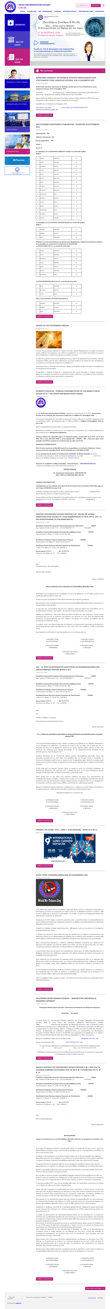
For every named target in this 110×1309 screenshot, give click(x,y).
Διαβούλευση (84, 5)
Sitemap (100, 1298)
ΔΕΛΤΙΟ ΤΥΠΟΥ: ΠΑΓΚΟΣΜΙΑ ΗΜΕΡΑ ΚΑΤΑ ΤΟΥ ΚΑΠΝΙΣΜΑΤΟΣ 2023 (62, 875)
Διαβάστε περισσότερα (44, 115)
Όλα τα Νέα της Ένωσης (93, 1288)
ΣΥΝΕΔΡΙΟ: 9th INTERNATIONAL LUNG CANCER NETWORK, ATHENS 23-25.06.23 (66, 830)
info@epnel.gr (71, 456)
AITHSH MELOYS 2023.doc (87, 464)
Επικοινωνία (92, 1298)
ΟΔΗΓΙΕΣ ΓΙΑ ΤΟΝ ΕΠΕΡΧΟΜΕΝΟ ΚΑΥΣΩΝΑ (52, 326)
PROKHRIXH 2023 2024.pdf (89, 1038)
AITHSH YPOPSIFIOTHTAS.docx (82, 1042)
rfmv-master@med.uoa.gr (66, 1052)
